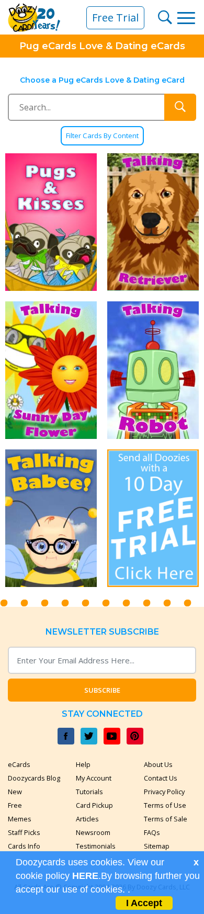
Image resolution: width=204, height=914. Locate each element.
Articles (87, 819)
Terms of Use (165, 805)
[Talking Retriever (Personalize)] (153, 222)
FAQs (152, 832)
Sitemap (156, 846)
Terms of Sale (165, 819)
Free (15, 805)
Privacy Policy (164, 791)
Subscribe (102, 690)
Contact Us (160, 778)
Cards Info (24, 846)
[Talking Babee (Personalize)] (51, 518)
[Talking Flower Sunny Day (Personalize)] (51, 370)
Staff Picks (24, 832)
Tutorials (89, 791)
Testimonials (96, 846)
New (15, 791)
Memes (19, 819)
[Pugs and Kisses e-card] (51, 222)
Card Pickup (94, 805)
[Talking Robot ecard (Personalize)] (153, 370)
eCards (19, 764)
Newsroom (93, 832)
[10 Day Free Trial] (153, 518)
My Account (93, 778)
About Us (158, 764)
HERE (85, 876)
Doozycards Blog (34, 778)
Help (83, 764)
